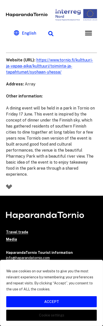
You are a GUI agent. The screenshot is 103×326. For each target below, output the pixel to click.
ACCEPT (51, 302)
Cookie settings (51, 315)
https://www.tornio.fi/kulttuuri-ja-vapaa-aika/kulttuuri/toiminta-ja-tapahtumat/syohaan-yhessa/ (49, 66)
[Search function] (50, 33)
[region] (51, 293)
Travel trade (17, 232)
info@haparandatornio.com (28, 258)
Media (11, 239)
